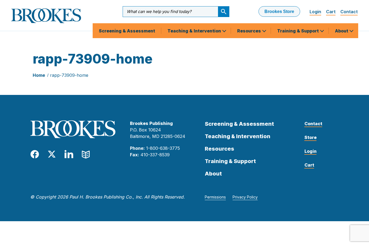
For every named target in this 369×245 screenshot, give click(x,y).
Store (310, 137)
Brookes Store (279, 11)
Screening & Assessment (127, 31)
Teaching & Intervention (194, 31)
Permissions (215, 197)
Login (315, 11)
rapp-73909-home (69, 75)
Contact (349, 11)
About (342, 31)
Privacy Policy (245, 197)
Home (39, 75)
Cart (331, 11)
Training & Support (298, 31)
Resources (249, 31)
